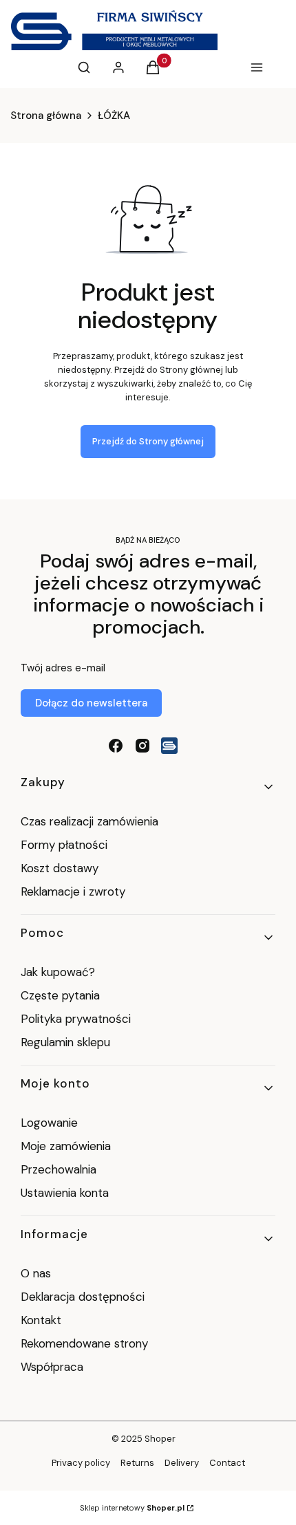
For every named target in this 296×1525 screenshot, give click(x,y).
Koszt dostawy (59, 868)
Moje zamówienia (66, 1146)
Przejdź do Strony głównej (148, 441)
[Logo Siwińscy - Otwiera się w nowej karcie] (169, 745)
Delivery (182, 1463)
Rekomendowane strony (84, 1343)
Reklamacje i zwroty (73, 891)
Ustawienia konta (65, 1192)
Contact (227, 1463)
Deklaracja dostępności (83, 1296)
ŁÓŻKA (114, 115)
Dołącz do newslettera (91, 703)
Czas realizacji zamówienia (89, 821)
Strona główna (45, 115)
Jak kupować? (58, 972)
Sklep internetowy (132, 1508)
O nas (36, 1273)
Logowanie (49, 1122)
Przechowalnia (58, 1169)
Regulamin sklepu (65, 1042)
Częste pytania (60, 995)
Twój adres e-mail (63, 668)
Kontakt (41, 1320)
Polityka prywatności (76, 1018)
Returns (137, 1463)
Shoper (160, 1439)
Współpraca (52, 1366)
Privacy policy (81, 1463)
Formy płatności (64, 844)
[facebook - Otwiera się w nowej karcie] (115, 745)
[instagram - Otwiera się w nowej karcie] (142, 745)
